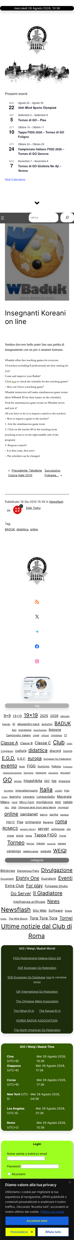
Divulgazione (57, 870)
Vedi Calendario (15, 179)
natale (68, 802)
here (14, 381)
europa (35, 758)
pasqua (64, 814)
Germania (29, 773)
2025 (44, 716)
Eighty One (27, 878)
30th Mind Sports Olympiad (37, 108)
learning (15, 797)
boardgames (40, 730)
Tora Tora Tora (43, 918)
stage (10, 835)
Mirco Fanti (26, 802)
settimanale (58, 829)
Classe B (26, 743)
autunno (47, 724)
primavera (33, 822)
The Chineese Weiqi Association (37, 1001)
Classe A (9, 742)
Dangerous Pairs (28, 871)
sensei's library (28, 829)
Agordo (6, 724)
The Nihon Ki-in (24, 1010)
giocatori (65, 772)
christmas (56, 735)
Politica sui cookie (52, 1211)
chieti (36, 735)
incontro (8, 790)
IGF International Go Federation (37, 991)
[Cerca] (67, 218)
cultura (20, 751)
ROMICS (10, 828)
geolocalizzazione (12, 773)
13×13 (17, 716)
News (53, 901)
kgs (66, 790)
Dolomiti (67, 751)
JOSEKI (58, 791)
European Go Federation (57, 759)
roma (61, 821)
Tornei (62, 835)
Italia (46, 789)
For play (34, 885)
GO (7, 780)
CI (65, 735)
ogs (13, 807)
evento (9, 766)
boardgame (24, 730)
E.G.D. (8, 758)
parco (43, 814)
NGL (7, 807)
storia (19, 835)
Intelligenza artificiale (29, 902)
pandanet (29, 814)
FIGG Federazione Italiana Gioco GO (37, 958)
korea (4, 797)
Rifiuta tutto (53, 1232)
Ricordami (18, 1174)
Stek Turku (33, 508)
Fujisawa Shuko (56, 886)
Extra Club (14, 885)
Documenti (7, 878)
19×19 (31, 715)
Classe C (43, 743)
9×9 (7, 716)
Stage (68, 910)
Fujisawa (67, 766)
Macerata (64, 796)
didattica (22, 529)
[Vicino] (69, 1182)
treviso (30, 843)
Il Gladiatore (47, 893)
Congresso (7, 751)
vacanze (51, 843)
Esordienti (48, 879)
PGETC (10, 822)
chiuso (45, 735)
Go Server (21, 893)
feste (22, 766)
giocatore (53, 773)
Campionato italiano (18, 735)
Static (3, 919)
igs (54, 781)
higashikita (33, 781)
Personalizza (19, 1232)
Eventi (65, 878)
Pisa (20, 822)
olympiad (63, 807)
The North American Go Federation (37, 1030)
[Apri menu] (2, 218)
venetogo (14, 851)
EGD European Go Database (26, 977)
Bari (14, 730)
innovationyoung (26, 790)
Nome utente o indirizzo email (27, 1153)
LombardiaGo (46, 796)
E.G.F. (21, 759)
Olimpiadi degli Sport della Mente (37, 807)
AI (13, 724)
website (45, 851)
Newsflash (56, 501)
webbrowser (30, 851)
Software (56, 911)
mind (14, 802)
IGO (47, 781)
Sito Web (39, 911)
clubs (69, 743)
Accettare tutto (37, 1220)
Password (13, 1166)
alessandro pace (28, 724)
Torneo (15, 842)
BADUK (10, 529)
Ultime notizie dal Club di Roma (36, 931)
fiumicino (44, 766)
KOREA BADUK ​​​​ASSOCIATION (37, 1020)
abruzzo (64, 716)
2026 (54, 716)
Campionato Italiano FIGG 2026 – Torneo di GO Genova (41, 151)
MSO (58, 802)
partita (54, 814)
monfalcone (44, 802)
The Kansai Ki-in (50, 1010)
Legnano (29, 796)
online (34, 529)
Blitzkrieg (7, 871)
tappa (28, 835)
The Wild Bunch (18, 918)
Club (59, 742)
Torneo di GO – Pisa (32, 120)
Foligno (56, 766)
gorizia (18, 781)
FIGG (31, 766)
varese (62, 843)
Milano (5, 802)
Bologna (55, 730)
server (43, 828)
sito (69, 829)
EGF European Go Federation (37, 968)
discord (55, 751)
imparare (64, 781)
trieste (40, 843)
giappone (41, 772)
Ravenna (48, 822)
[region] (37, 1209)
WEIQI (60, 851)
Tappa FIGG (45, 835)
